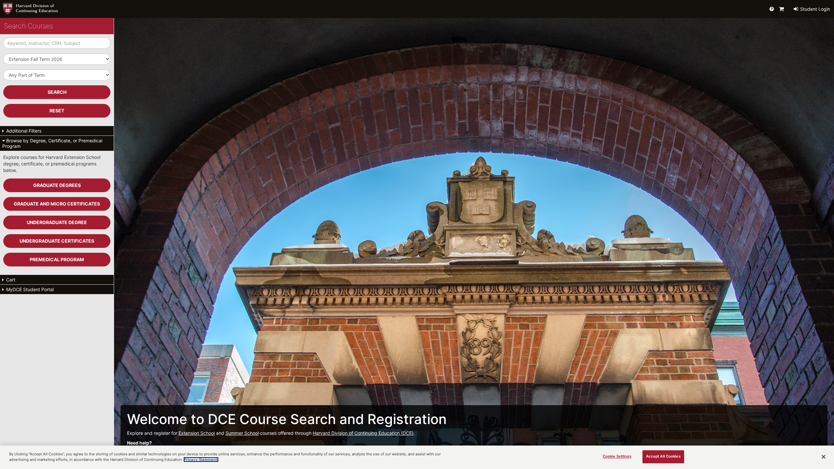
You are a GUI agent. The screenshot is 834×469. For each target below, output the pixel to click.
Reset (57, 110)
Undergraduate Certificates (57, 241)
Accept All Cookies (663, 456)
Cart (10, 279)
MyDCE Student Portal (29, 289)
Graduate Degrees (57, 185)
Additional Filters (23, 131)
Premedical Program (57, 259)
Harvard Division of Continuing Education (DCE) (363, 433)
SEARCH (57, 92)
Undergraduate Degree (57, 222)
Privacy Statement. (201, 459)
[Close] (823, 457)
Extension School (197, 433)
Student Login (814, 9)
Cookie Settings (617, 456)
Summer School (242, 433)
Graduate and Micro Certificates (57, 203)
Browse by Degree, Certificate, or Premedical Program (52, 143)
